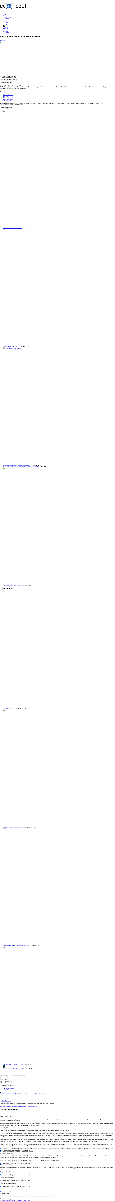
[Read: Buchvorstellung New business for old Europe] (4, 947)
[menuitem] (59, 14)
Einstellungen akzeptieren (6, 1106)
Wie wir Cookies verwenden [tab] (7, 1116)
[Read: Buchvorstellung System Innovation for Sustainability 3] (4, 829)
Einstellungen (33, 1106)
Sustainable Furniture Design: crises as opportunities (16, 465)
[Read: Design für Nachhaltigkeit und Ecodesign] (4, 710)
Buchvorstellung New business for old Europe (14, 1064)
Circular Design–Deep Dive (10, 346)
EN (7, 24)
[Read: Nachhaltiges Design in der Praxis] (4, 468)
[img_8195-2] (25, 42)
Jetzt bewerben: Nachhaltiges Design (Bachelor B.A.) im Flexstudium (20, 466)
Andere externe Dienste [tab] (6, 1164)
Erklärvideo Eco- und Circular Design (12, 228)
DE (4, 21)
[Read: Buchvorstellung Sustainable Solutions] (4, 1067)
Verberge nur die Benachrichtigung (21, 1106)
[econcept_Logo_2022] (13, 11)
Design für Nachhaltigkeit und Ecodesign (13, 827)
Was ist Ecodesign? (8, 708)
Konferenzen (3, 40)
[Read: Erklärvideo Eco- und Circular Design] (4, 111)
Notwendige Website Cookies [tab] (7, 1128)
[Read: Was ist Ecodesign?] (4, 591)
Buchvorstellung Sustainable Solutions (12, 1068)
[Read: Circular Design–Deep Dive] (4, 229)
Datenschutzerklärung (5, 1199)
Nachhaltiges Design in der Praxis (11, 585)
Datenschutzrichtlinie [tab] (5, 1193)
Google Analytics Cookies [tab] (6, 1153)
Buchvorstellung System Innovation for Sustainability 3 (16, 945)
